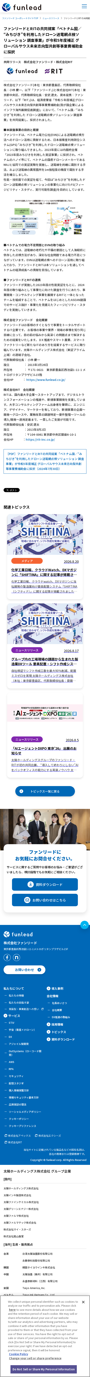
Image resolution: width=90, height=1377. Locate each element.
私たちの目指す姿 (19, 1002)
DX (10, 1036)
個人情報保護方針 (19, 1090)
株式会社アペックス (19, 1135)
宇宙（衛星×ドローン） (22, 1029)
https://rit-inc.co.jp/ (40, 439)
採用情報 (57, 1024)
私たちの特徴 (16, 995)
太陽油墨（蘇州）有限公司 (37, 1274)
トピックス (58, 1032)
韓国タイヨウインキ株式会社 (38, 1267)
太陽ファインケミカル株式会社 (21, 1202)
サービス (14, 1015)
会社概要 (57, 1010)
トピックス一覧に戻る (45, 791)
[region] (45, 1336)
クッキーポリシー (19, 1118)
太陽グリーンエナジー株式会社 (21, 1209)
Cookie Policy (18, 1354)
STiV (11, 1022)
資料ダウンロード (49, 884)
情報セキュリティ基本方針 (24, 1097)
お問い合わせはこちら (49, 900)
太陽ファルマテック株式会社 (20, 1222)
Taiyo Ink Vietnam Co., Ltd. (38, 1294)
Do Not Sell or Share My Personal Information (44, 1369)
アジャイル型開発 (19, 1044)
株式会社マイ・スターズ (17, 1229)
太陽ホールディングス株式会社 (21, 1188)
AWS (11, 1062)
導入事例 (57, 988)
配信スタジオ (16, 1083)
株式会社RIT (15, 1142)
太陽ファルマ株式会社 (16, 1215)
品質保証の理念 (17, 1104)
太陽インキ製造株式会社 (17, 1195)
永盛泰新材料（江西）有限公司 (40, 1281)
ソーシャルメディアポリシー (25, 1111)
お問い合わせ (24, 969)
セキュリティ (16, 1076)
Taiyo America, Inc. (33, 1288)
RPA (11, 1069)
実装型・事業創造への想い (24, 1009)
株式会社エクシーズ (50, 1135)
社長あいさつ (59, 1003)
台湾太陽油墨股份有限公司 (37, 1253)
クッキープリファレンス (22, 1126)
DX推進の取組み (61, 1017)
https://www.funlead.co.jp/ (45, 380)
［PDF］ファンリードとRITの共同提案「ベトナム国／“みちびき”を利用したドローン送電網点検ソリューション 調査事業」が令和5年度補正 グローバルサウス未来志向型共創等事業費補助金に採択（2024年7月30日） (45, 461)
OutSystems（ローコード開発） (25, 1053)
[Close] (83, 1302)
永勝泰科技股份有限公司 (36, 1260)
